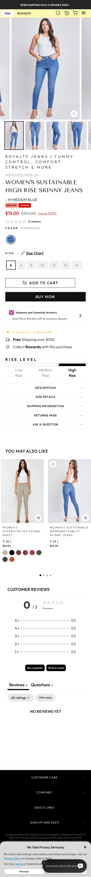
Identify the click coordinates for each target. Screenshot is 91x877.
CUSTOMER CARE (44, 777)
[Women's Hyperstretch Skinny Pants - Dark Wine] (32, 552)
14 (65, 265)
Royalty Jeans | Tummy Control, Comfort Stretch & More (39, 161)
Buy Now (46, 296)
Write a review (56, 667)
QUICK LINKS (44, 807)
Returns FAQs (45, 415)
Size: (24, 253)
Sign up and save (44, 822)
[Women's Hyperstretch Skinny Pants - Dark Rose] (25, 552)
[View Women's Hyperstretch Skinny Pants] (22, 491)
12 (54, 265)
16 (77, 265)
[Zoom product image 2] (35, 135)
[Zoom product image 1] (14, 135)
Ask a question (45, 424)
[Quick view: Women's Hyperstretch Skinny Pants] (38, 517)
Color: (22, 228)
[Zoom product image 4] (77, 135)
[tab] (42, 685)
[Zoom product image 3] (56, 135)
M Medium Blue (11, 239)
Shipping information (45, 406)
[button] (40, 575)
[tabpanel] (45, 725)
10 (42, 265)
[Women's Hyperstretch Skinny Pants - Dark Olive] (38, 552)
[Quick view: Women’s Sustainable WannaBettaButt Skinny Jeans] (85, 517)
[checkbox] (45, 697)
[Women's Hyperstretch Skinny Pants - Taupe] (5, 552)
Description (45, 388)
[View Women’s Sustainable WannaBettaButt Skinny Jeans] (69, 491)
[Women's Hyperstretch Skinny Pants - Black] (11, 552)
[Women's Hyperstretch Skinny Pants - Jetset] (5, 559)
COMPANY (44, 792)
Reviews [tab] (18, 684)
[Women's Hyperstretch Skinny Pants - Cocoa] (18, 552)
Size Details (45, 397)
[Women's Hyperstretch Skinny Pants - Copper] (11, 559)
